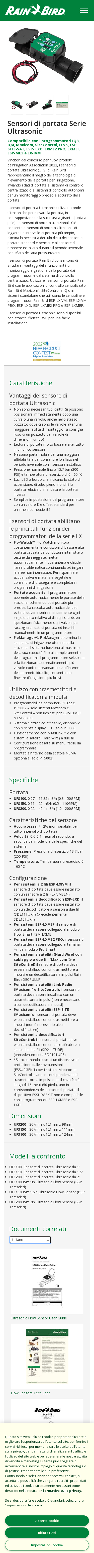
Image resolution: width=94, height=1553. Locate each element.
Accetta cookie (47, 1520)
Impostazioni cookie (47, 1545)
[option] (17, 105)
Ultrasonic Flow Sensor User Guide (39, 1318)
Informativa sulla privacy (60, 1490)
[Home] (39, 10)
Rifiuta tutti (47, 1532)
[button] (47, 55)
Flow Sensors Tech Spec (30, 1393)
